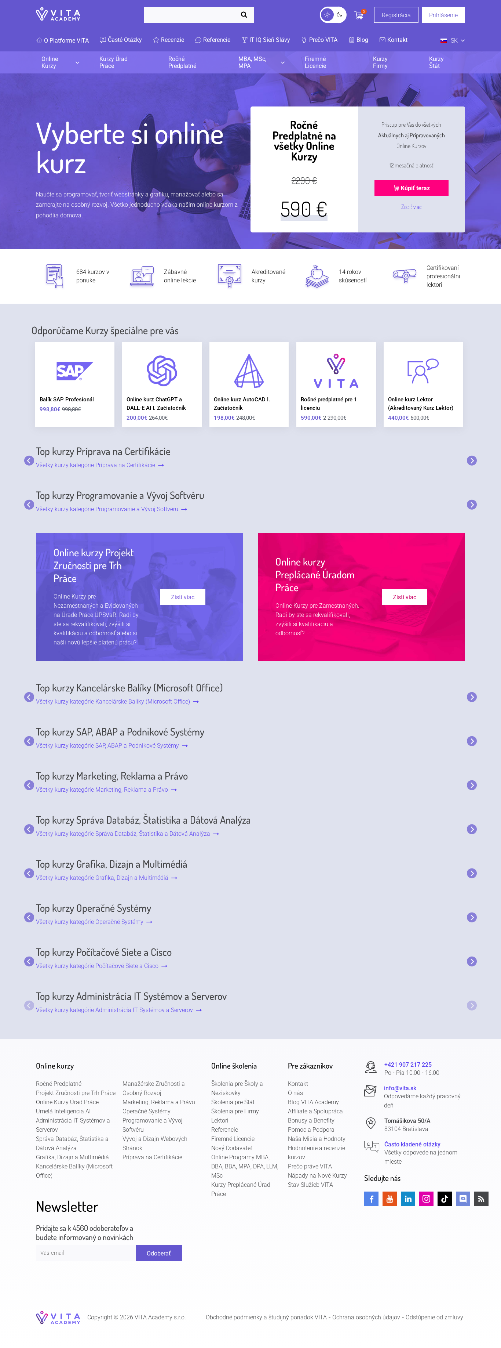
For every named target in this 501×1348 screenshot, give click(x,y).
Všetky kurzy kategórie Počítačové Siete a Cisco (98, 965)
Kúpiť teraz (414, 188)
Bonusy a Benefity (311, 1120)
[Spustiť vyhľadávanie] (246, 15)
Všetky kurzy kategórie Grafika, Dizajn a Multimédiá (103, 877)
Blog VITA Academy (313, 1102)
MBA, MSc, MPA (252, 62)
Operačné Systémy (146, 1111)
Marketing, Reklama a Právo (158, 1102)
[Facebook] (371, 1199)
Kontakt (298, 1083)
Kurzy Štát (436, 62)
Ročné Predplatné (182, 62)
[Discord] (463, 1199)
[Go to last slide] (29, 461)
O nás (295, 1092)
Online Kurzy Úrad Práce (67, 1102)
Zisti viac (182, 597)
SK (454, 40)
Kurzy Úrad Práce (113, 62)
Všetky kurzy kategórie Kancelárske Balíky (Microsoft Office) (114, 701)
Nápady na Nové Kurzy (317, 1175)
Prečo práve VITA (310, 1166)
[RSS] (481, 1199)
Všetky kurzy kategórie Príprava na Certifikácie (97, 465)
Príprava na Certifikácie (152, 1157)
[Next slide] (472, 461)
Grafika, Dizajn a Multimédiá (72, 1157)
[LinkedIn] (408, 1199)
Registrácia (396, 15)
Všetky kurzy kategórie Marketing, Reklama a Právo (103, 789)
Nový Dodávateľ (231, 1148)
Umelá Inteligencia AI (63, 1111)
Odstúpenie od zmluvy (434, 1317)
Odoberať (159, 1253)
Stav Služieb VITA (310, 1184)
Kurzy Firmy (380, 62)
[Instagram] (426, 1199)
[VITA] (58, 15)
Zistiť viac (411, 206)
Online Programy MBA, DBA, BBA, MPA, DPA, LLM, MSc (244, 1166)
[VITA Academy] (58, 1317)
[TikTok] (445, 1199)
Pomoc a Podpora (311, 1129)
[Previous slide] (29, 1006)
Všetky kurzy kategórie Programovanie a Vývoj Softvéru (108, 509)
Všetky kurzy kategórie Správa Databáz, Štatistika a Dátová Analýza (124, 833)
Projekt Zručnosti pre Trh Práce (76, 1092)
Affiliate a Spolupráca (315, 1111)
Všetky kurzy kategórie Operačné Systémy (91, 921)
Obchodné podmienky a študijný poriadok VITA (266, 1317)
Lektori (219, 1120)
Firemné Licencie (315, 62)
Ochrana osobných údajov (366, 1317)
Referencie (224, 1129)
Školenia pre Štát (233, 1102)
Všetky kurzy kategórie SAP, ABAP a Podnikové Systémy (109, 745)
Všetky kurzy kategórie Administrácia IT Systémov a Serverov (116, 1010)
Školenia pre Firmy (235, 1111)
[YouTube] (390, 1199)
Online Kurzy (49, 62)
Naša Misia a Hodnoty (316, 1138)
